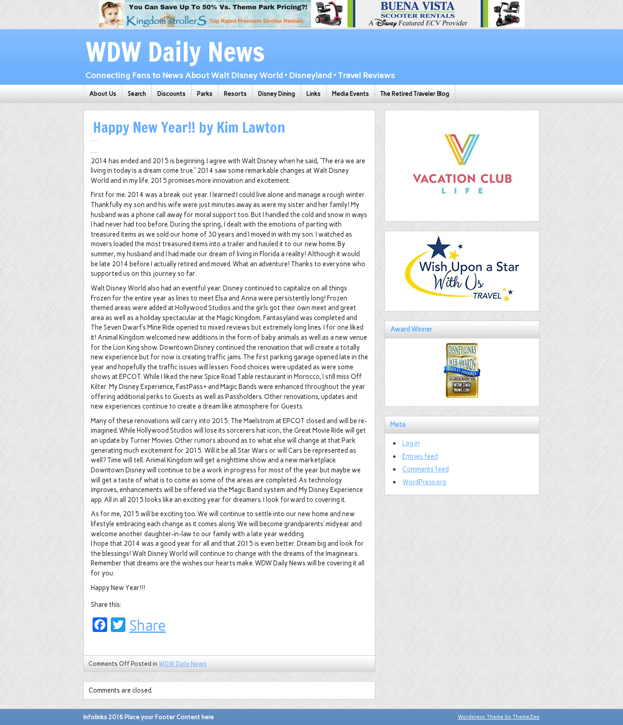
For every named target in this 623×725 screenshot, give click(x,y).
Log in (411, 443)
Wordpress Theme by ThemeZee (499, 717)
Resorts (235, 93)
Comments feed (425, 469)
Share (147, 625)
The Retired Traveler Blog (414, 93)
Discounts (171, 93)
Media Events (350, 93)
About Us (102, 93)
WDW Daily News (183, 663)
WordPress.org (424, 482)
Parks (205, 93)
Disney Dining (276, 93)
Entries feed (420, 456)
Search (137, 93)
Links (313, 93)
